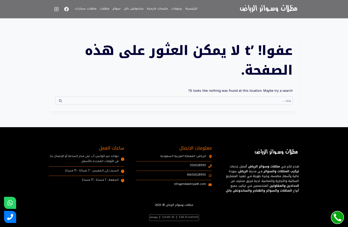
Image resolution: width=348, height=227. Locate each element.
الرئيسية (191, 9)
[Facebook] (66, 9)
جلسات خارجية (157, 9)
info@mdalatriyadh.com (190, 184)
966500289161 (196, 175)
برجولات (176, 9)
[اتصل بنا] (10, 217)
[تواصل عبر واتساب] (10, 203)
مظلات (104, 9)
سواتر (117, 9)
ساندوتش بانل (134, 9)
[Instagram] (56, 9)
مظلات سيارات (86, 9)
